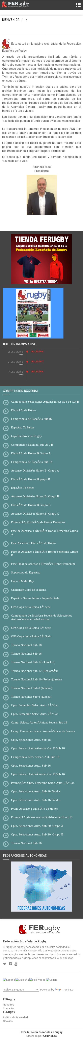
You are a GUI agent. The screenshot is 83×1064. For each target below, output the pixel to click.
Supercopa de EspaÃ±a (25, 572)
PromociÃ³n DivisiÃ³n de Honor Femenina (38, 522)
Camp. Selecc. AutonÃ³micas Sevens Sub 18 (39, 722)
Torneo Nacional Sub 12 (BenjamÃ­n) (34, 670)
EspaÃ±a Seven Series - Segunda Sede (35, 598)
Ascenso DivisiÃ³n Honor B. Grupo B (35, 496)
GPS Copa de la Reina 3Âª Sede (31, 636)
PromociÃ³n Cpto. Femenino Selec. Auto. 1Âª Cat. (43, 782)
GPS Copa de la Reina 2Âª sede (31, 627)
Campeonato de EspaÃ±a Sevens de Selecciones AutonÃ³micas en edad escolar (41, 617)
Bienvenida (11, 20)
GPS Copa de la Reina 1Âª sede (31, 607)
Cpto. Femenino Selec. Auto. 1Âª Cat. (34, 705)
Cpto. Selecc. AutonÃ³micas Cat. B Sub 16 (38, 774)
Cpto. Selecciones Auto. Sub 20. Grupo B (37, 834)
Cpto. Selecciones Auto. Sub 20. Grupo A (37, 825)
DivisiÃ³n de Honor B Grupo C (31, 505)
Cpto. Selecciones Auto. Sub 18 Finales (35, 791)
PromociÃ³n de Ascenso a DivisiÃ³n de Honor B (41, 817)
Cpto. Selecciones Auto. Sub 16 (31, 765)
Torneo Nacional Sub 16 (26, 653)
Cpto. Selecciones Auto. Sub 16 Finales (35, 800)
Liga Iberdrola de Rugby (26, 436)
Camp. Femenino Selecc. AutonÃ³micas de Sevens (43, 731)
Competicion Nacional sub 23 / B (32, 444)
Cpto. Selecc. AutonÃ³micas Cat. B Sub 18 (38, 748)
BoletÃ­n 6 (37, 371)
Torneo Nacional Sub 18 (26, 645)
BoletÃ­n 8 (37, 351)
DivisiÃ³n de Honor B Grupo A (31, 453)
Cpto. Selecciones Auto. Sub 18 (31, 739)
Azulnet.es (50, 1035)
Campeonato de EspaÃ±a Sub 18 (32, 461)
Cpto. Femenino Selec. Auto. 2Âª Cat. (34, 713)
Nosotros (8, 1004)
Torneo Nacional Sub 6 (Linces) (31, 696)
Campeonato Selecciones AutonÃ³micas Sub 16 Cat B (45, 401)
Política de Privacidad (15, 1017)
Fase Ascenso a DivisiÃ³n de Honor (33, 543)
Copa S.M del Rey (22, 581)
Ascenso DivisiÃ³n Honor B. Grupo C (35, 513)
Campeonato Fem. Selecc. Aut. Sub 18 (35, 757)
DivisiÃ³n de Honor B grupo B (30, 479)
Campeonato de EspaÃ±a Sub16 (31, 418)
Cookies (8, 1021)
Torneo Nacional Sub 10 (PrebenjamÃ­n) (36, 679)
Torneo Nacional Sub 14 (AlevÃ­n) (32, 662)
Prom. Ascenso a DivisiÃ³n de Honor (34, 808)
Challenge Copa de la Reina (28, 589)
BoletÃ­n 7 (37, 361)
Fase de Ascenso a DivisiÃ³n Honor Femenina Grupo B (44, 553)
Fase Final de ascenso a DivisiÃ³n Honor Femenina (43, 563)
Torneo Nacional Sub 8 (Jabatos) (31, 688)
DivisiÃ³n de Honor (23, 410)
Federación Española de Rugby (42, 1032)
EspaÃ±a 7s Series (22, 427)
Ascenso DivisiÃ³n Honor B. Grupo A (35, 470)
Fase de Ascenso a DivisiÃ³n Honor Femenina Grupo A (44, 532)
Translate (67, 989)
